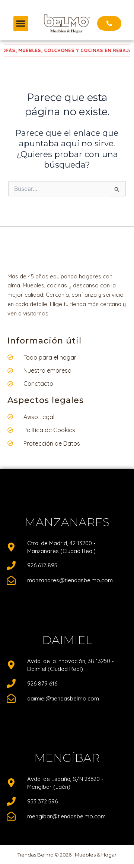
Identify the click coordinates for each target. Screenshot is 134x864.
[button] (21, 23)
